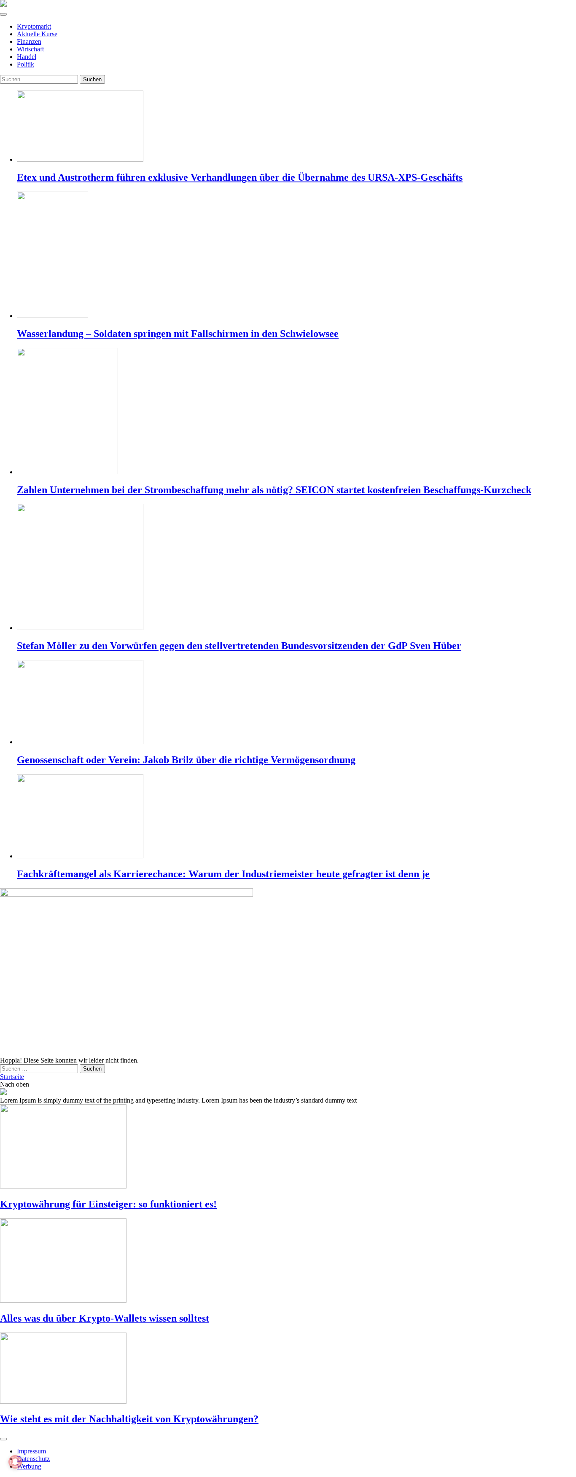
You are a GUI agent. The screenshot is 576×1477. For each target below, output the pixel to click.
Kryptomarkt (34, 26)
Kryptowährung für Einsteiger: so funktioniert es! (108, 1204)
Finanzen (29, 41)
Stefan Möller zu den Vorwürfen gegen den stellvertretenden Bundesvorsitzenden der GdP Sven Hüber (239, 645)
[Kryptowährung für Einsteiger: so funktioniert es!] (288, 1147)
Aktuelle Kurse (37, 33)
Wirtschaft (30, 49)
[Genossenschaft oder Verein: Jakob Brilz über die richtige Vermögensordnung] (296, 703)
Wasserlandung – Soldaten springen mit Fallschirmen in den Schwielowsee (178, 333)
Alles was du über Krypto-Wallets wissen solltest (104, 1318)
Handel (26, 56)
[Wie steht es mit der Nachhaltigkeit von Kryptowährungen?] (288, 1369)
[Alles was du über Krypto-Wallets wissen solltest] (288, 1261)
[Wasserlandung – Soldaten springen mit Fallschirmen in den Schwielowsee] (296, 256)
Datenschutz (33, 1458)
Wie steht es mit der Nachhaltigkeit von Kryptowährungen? (129, 1418)
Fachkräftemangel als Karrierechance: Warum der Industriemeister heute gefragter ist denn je (223, 873)
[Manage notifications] (15, 1462)
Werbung (29, 1466)
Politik (25, 64)
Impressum (31, 1451)
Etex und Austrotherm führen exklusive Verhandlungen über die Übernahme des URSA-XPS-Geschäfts (240, 177)
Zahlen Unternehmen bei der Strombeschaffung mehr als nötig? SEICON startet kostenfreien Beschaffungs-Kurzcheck (274, 489)
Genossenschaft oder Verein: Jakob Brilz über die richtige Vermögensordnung (186, 759)
